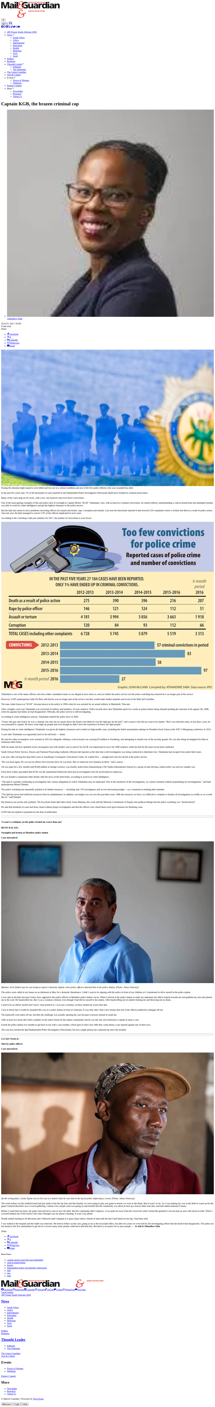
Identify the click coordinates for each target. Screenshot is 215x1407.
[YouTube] (19, 27)
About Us (11, 1394)
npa (8, 1273)
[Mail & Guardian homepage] (107, 9)
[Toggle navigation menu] (3, 20)
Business (5, 1333)
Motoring (11, 1320)
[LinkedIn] (7, 27)
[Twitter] (14, 27)
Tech (9, 1323)
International (13, 1312)
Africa (10, 1310)
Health (10, 1318)
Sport (9, 1326)
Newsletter (12, 1388)
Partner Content (8, 1376)
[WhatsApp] (16, 27)
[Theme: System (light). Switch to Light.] (5, 23)
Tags (3, 1292)
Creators (9, 1292)
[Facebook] (2, 27)
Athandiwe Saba (14, 318)
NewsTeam (38, 1399)
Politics (4, 1331)
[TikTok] (12, 27)
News (5, 1301)
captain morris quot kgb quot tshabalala (25, 1260)
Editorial (11, 1346)
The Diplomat (13, 1348)
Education (11, 1315)
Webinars (11, 1371)
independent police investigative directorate (27, 1268)
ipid (9, 1270)
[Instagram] (5, 27)
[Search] (10, 24)
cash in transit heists (16, 1262)
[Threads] (9, 27)
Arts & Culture (8, 1356)
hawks (10, 1265)
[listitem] (7, 1289)
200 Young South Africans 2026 (16, 1295)
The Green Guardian (10, 1353)
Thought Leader (13, 1340)
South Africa (13, 1307)
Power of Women (15, 1368)
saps (9, 1276)
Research (11, 1391)
